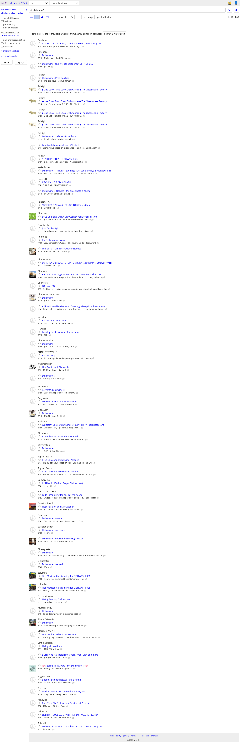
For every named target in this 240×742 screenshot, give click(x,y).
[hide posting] (83, 47)
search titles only (11, 18)
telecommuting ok (11, 43)
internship (8, 46)
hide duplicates (10, 27)
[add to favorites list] (39, 43)
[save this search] (236, 10)
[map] (47, 17)
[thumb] (36, 17)
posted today (9, 24)
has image (8, 21)
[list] (31, 17)
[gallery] (42, 17)
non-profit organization (14, 40)
